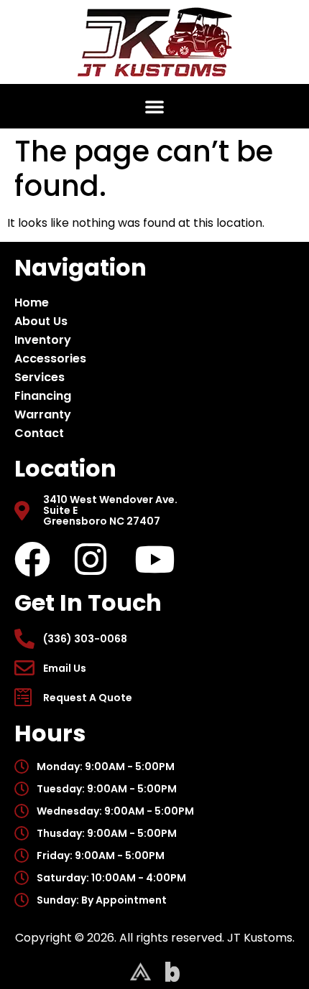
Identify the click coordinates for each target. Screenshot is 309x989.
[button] (154, 106)
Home (31, 302)
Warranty (42, 414)
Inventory (42, 340)
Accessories (50, 358)
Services (39, 377)
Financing (42, 396)
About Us (41, 321)
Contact (39, 433)
